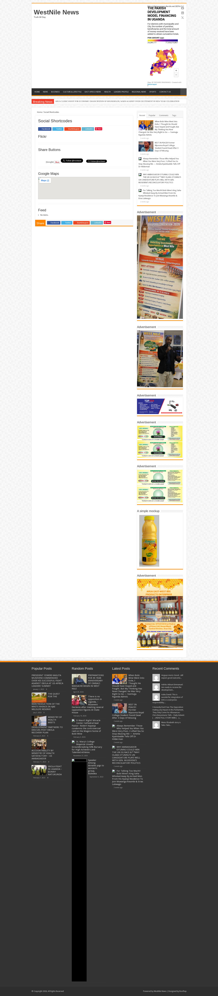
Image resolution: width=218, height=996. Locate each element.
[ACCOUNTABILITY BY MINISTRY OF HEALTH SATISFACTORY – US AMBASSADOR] (39, 744)
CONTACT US (165, 92)
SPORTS (152, 92)
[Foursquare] (137, 991)
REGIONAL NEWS (139, 92)
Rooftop (183, 991)
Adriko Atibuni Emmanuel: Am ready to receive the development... (172, 687)
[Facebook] (125, 991)
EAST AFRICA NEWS (93, 92)
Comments (163, 115)
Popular (152, 115)
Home (39, 112)
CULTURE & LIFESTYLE (72, 92)
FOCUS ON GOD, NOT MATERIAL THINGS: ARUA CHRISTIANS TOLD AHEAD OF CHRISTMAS (95, 101)
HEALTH (107, 92)
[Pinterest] (131, 991)
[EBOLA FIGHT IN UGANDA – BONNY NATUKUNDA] (39, 770)
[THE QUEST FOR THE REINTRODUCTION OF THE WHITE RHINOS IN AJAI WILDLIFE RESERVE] (39, 697)
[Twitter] (128, 991)
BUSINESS (55, 92)
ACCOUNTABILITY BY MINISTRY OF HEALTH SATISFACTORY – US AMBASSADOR (43, 754)
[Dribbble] (134, 991)
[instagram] (139, 991)
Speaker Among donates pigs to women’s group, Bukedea (96, 767)
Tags (174, 115)
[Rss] (122, 991)
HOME (37, 92)
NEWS (45, 92)
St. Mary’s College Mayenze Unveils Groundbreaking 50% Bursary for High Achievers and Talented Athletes (87, 747)
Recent (142, 115)
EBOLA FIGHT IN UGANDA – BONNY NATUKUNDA (55, 770)
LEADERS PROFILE (121, 92)
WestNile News (56, 12)
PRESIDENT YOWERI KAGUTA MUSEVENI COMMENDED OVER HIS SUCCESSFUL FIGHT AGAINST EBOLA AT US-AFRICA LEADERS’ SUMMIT (47, 680)
